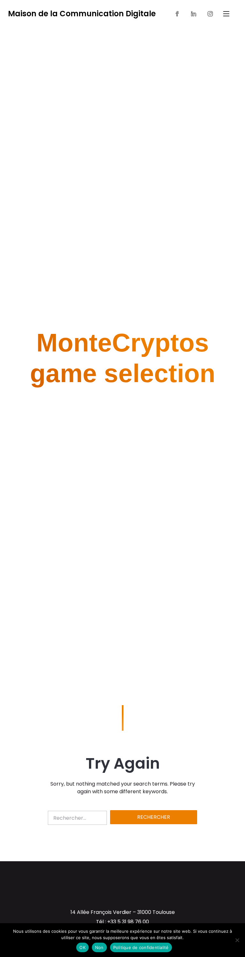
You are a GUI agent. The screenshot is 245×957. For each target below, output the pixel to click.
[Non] (237, 940)
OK (82, 947)
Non (99, 947)
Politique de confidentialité (141, 947)
